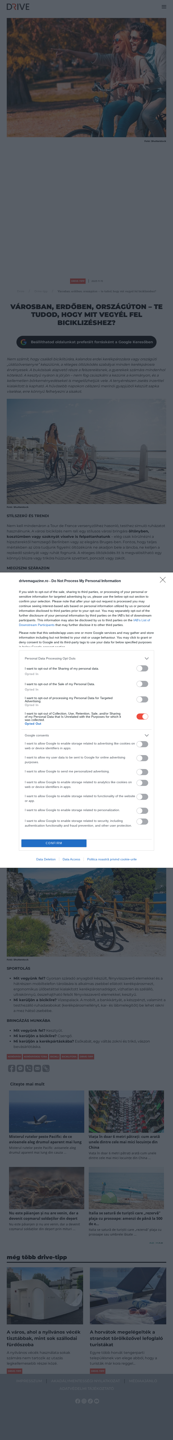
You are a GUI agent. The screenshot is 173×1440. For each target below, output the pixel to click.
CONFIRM (54, 843)
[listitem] (86, 658)
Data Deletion (46, 859)
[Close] (164, 581)
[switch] (142, 668)
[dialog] (86, 720)
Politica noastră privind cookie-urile (112, 859)
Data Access (71, 859)
